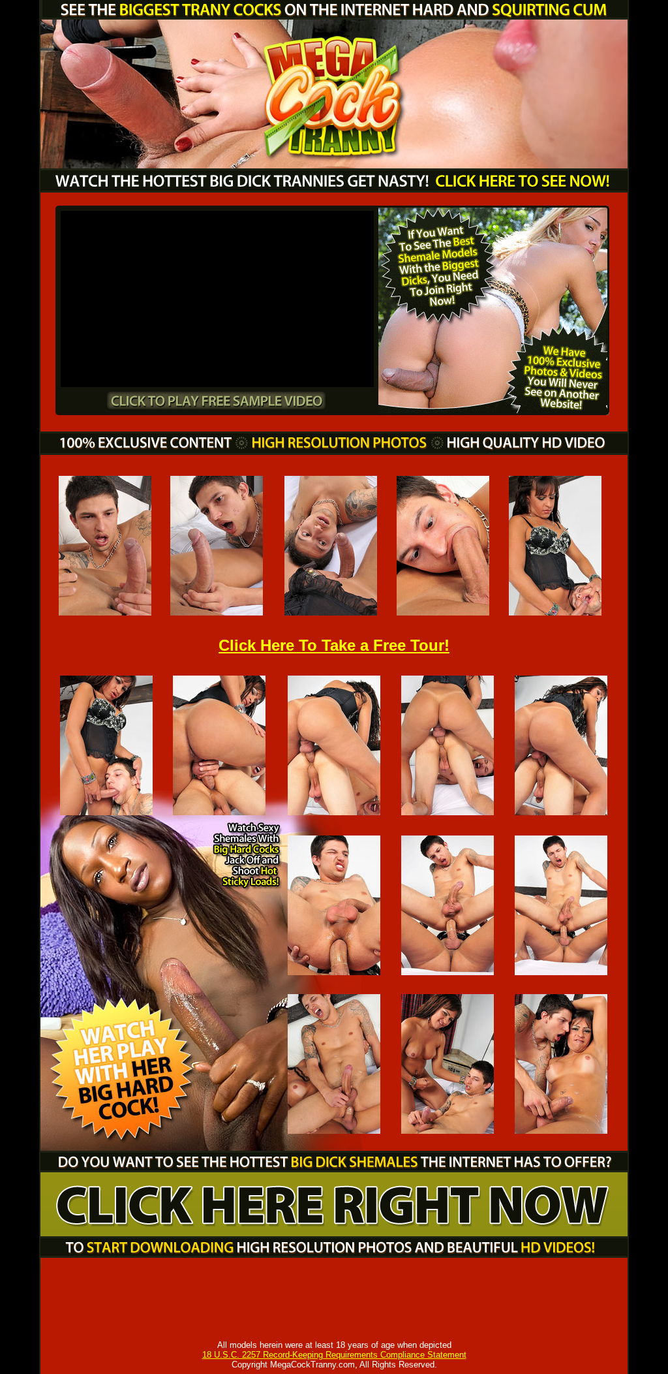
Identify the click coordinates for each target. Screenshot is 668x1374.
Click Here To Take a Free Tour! (334, 645)
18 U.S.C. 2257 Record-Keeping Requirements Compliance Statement (334, 1355)
